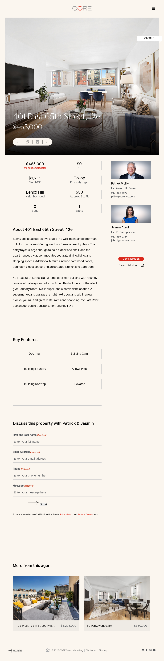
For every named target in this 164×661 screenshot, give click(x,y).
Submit (43, 504)
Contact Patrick (131, 259)
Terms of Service (85, 514)
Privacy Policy (66, 514)
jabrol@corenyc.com (123, 240)
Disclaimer (91, 650)
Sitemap (103, 650)
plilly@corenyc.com (123, 196)
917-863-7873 (119, 193)
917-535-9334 (119, 236)
